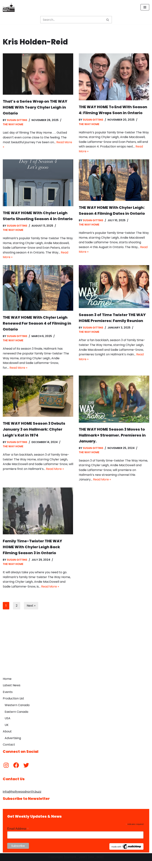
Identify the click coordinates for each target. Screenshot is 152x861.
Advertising (13, 738)
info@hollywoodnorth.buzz (22, 791)
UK (7, 725)
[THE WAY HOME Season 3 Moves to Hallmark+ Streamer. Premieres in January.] (114, 399)
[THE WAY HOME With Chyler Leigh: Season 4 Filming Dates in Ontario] (114, 180)
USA (7, 718)
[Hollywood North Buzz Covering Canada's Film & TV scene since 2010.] (9, 7)
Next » (31, 605)
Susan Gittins (17, 120)
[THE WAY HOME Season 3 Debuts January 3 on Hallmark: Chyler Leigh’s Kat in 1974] (38, 396)
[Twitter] (26, 765)
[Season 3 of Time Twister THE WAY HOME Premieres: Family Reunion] (114, 286)
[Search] (108, 19)
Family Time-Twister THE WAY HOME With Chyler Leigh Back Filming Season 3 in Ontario (32, 546)
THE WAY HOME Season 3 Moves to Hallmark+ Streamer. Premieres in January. (112, 435)
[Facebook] (16, 765)
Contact (9, 744)
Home (7, 679)
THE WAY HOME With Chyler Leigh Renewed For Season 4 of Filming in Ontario (37, 323)
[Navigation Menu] (145, 7)
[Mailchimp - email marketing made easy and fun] (126, 848)
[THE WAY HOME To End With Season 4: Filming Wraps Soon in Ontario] (114, 76)
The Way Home (13, 124)
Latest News (11, 685)
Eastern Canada (16, 712)
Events (8, 692)
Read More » (18, 368)
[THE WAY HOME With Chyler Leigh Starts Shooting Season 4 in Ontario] (38, 182)
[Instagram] (6, 765)
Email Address (18, 829)
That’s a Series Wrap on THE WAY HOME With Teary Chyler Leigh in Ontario (35, 107)
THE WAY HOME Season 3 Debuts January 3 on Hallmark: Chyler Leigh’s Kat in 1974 (34, 429)
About (7, 731)
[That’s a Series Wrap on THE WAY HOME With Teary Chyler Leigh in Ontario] (38, 74)
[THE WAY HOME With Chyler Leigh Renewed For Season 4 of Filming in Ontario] (38, 288)
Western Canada (17, 705)
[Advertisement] (76, 647)
